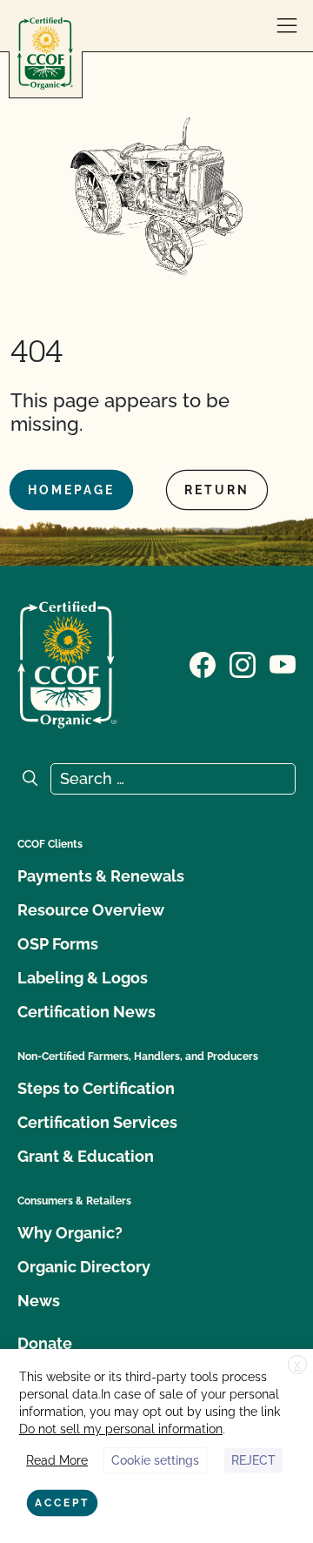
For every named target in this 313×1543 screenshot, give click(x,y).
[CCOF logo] (45, 53)
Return (217, 490)
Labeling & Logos (82, 978)
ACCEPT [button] (62, 1503)
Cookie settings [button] (155, 1460)
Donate (44, 1343)
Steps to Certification (96, 1088)
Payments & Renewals (100, 876)
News (38, 1300)
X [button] (297, 1365)
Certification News (86, 1012)
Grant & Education (85, 1156)
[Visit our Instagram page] (243, 663)
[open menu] (287, 26)
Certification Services (97, 1122)
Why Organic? (70, 1233)
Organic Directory (83, 1267)
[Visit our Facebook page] (203, 663)
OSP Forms (57, 944)
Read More (57, 1460)
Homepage (71, 490)
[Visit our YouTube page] (283, 663)
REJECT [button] (253, 1460)
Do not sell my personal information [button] (121, 1429)
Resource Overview (90, 910)
